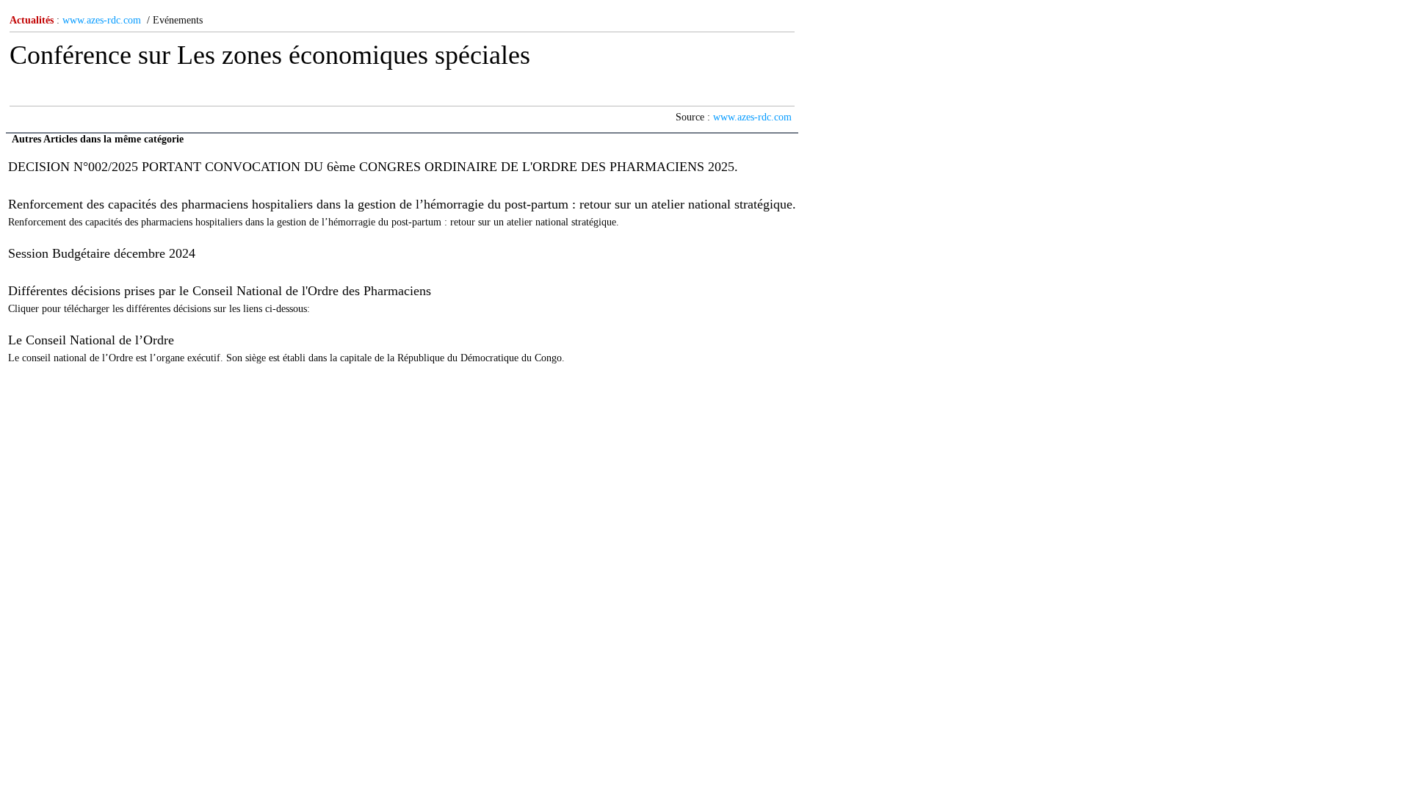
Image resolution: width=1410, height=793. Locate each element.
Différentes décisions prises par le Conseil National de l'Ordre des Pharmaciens (219, 290)
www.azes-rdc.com (101, 20)
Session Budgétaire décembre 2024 (101, 253)
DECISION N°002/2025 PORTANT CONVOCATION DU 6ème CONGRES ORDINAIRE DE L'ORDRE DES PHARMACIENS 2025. (373, 166)
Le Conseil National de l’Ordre (91, 340)
